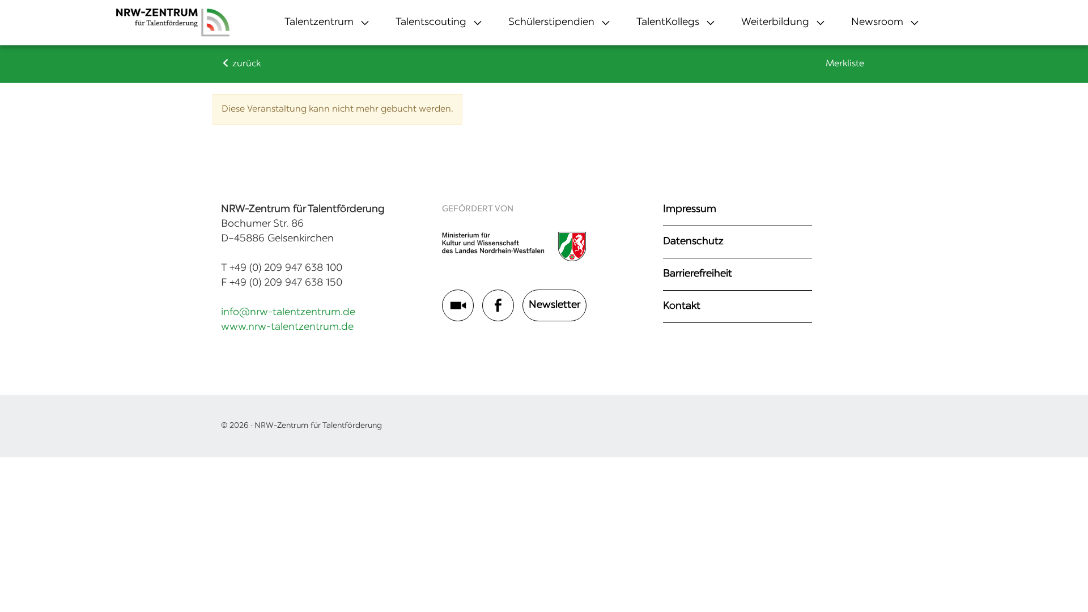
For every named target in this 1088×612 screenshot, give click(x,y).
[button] (319, 22)
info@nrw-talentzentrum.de (288, 313)
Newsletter (554, 305)
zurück (245, 64)
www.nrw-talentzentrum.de (287, 327)
